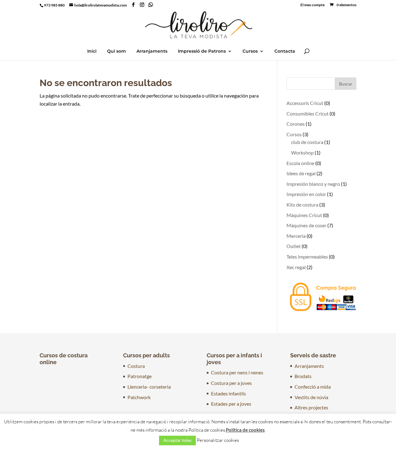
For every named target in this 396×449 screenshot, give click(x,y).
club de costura (307, 142)
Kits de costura (302, 204)
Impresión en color (306, 194)
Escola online (300, 163)
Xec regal (296, 267)
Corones (295, 124)
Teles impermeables (307, 256)
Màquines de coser (306, 225)
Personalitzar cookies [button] (218, 440)
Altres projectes (311, 407)
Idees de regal (301, 173)
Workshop (302, 152)
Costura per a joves (231, 383)
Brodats (303, 376)
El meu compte (312, 5)
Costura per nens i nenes (237, 372)
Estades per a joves (231, 404)
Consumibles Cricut (307, 113)
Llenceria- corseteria (149, 387)
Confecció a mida (313, 387)
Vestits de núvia (311, 397)
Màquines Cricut (304, 215)
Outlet (293, 246)
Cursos (250, 51)
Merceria (296, 236)
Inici (92, 51)
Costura (136, 366)
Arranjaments (151, 51)
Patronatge (139, 376)
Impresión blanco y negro (313, 184)
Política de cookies (245, 430)
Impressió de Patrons (202, 51)
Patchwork (139, 397)
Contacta (284, 51)
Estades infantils (228, 393)
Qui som (116, 51)
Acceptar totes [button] (177, 440)
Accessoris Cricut (304, 103)
